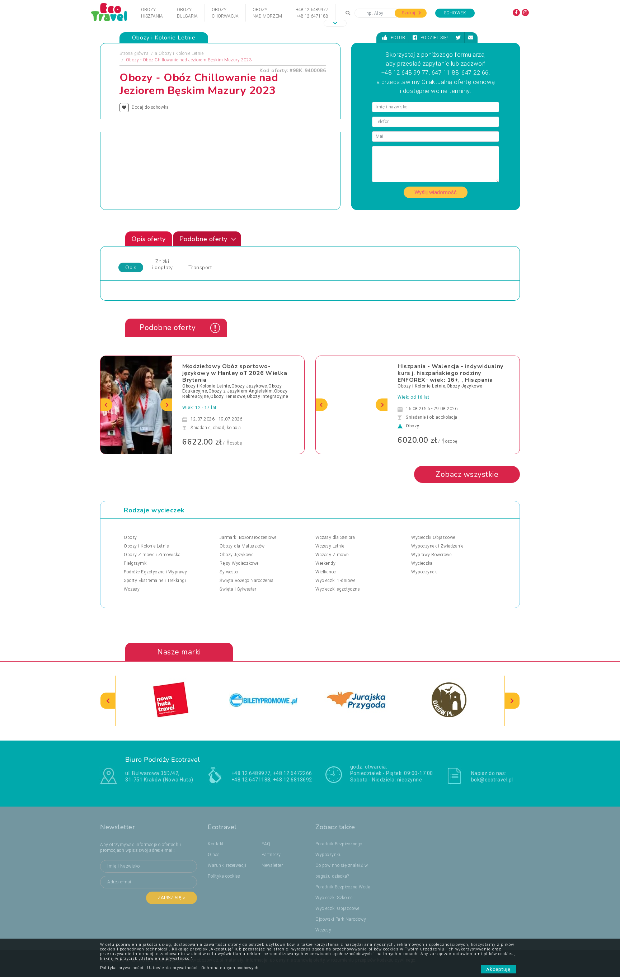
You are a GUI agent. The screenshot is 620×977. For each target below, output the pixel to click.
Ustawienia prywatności (172, 968)
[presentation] (106, 405)
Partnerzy (271, 854)
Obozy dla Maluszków (242, 546)
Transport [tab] (200, 267)
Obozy (130, 537)
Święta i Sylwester (238, 589)
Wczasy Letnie (329, 546)
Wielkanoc (325, 571)
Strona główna (134, 53)
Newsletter (272, 865)
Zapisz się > (171, 898)
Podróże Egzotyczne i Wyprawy (155, 571)
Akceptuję (498, 969)
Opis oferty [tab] (149, 239)
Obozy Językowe (236, 554)
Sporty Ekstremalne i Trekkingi (155, 580)
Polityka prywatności (122, 968)
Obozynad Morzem (267, 13)
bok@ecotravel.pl (492, 780)
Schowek (455, 12)
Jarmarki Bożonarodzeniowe (248, 537)
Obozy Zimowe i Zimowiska (152, 554)
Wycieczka (422, 563)
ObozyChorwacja (225, 13)
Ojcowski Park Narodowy (340, 919)
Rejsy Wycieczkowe (239, 563)
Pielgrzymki (136, 563)
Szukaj (409, 12)
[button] (335, 23)
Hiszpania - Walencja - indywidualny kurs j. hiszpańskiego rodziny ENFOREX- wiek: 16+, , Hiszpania (450, 373)
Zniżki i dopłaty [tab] (162, 264)
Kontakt (216, 843)
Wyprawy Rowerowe (431, 554)
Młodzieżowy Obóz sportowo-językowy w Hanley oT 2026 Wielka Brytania (234, 373)
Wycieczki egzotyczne (337, 589)
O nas (214, 854)
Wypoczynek (424, 571)
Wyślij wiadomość (435, 192)
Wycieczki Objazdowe (433, 537)
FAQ (266, 843)
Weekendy (325, 563)
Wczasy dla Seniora (335, 537)
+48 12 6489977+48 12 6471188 (312, 13)
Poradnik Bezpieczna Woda (342, 886)
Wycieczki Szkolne (334, 897)
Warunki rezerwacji (227, 865)
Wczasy (132, 589)
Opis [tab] (130, 267)
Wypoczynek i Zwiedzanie (437, 546)
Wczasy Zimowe (332, 554)
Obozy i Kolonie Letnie (181, 53)
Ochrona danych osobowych (230, 968)
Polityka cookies (224, 876)
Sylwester (229, 571)
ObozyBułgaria (187, 13)
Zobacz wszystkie (467, 474)
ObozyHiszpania (152, 13)
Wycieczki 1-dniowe (335, 580)
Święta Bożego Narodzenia (246, 580)
